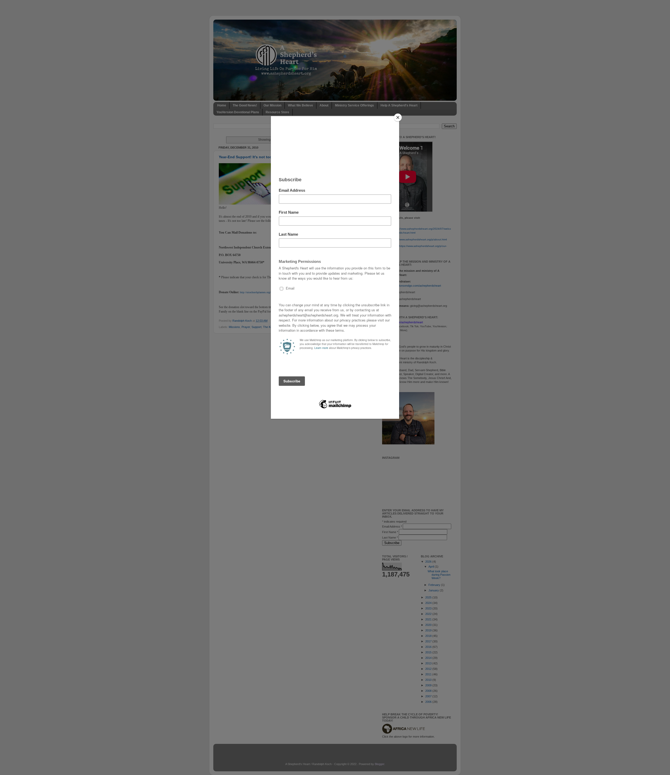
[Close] (398, 117)
